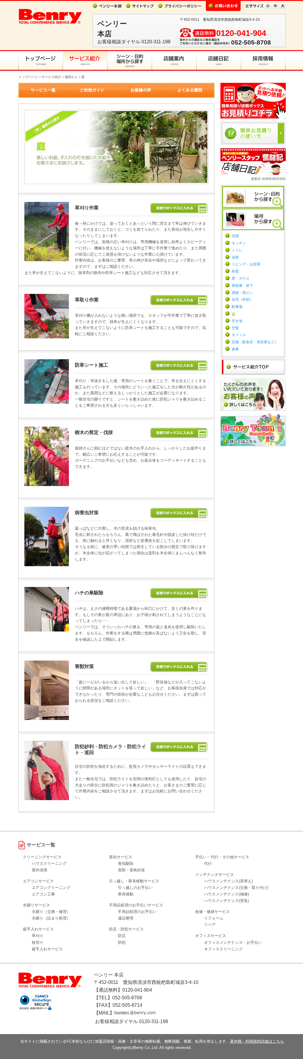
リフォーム (213, 918)
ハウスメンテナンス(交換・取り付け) (236, 887)
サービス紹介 (51, 77)
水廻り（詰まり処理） (51, 918)
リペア (210, 924)
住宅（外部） (242, 299)
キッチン (239, 243)
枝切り (37, 942)
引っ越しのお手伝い (135, 887)
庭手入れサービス (47, 949)
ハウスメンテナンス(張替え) (228, 881)
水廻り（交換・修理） (51, 911)
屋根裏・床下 (242, 286)
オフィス (239, 335)
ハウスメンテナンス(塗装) (226, 900)
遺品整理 (125, 918)
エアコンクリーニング (51, 887)
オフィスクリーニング (223, 949)
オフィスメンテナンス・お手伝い (233, 942)
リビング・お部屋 (246, 264)
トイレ (237, 250)
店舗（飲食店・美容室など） (255, 342)
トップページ (28, 77)
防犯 (122, 942)
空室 (235, 328)
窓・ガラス (241, 278)
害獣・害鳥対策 (131, 870)
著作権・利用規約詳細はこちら (257, 1041)
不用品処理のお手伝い (137, 911)
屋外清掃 (39, 870)
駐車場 (237, 307)
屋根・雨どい (242, 293)
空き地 (237, 321)
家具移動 (125, 894)
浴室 (235, 257)
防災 (122, 935)
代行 (208, 863)
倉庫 (235, 349)
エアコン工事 (43, 894)
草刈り (37, 935)
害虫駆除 (125, 863)
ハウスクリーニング (49, 863)
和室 (235, 271)
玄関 (235, 236)
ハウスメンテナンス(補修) (226, 894)
